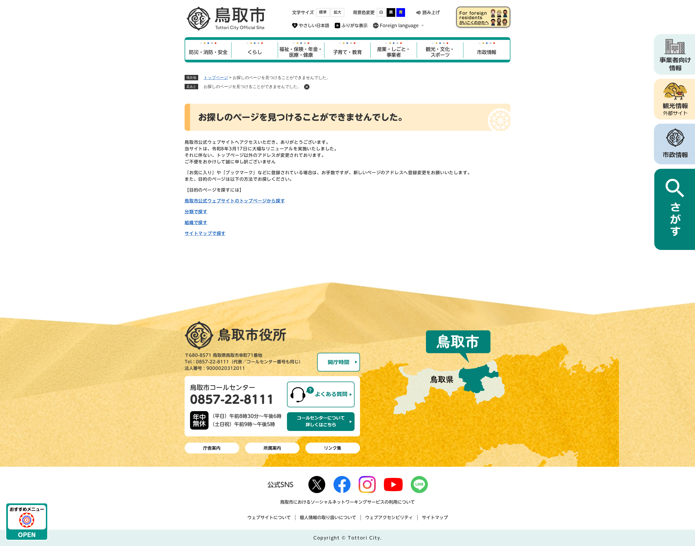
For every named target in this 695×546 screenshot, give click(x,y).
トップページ (216, 77)
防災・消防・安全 (208, 52)
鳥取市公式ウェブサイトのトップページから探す (235, 201)
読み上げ (431, 12)
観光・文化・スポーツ (440, 52)
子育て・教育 (347, 52)
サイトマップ (435, 517)
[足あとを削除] (307, 87)
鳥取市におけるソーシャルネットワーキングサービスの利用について (347, 502)
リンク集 (332, 448)
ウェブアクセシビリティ (389, 517)
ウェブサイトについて (269, 517)
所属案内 (272, 448)
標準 (323, 12)
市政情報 (486, 52)
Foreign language (399, 25)
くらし (254, 52)
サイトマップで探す (205, 233)
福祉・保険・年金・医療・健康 (301, 52)
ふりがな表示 (355, 25)
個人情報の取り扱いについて (328, 517)
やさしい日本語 (314, 25)
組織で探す (196, 222)
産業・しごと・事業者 (393, 52)
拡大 (337, 12)
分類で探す (196, 211)
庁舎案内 (211, 448)
